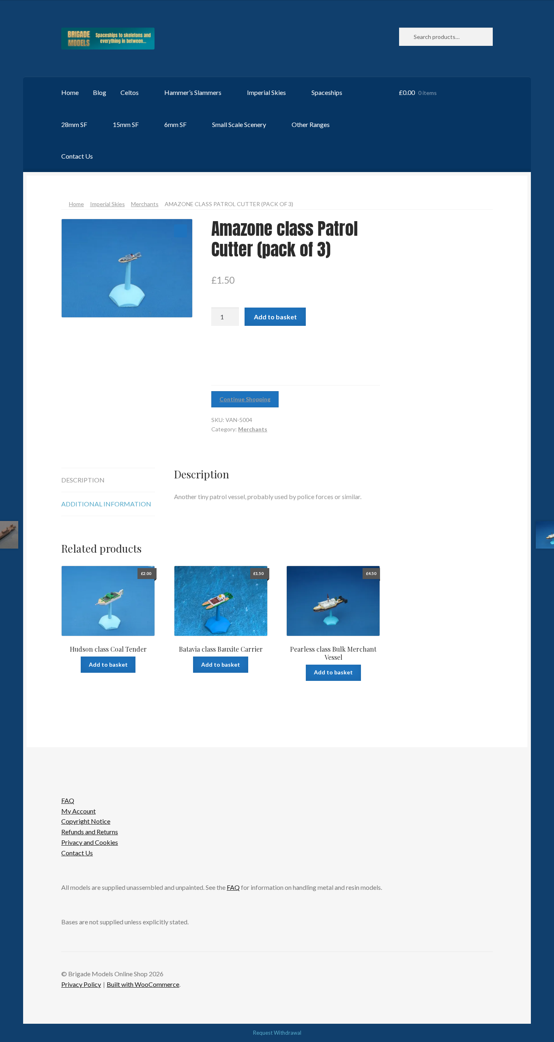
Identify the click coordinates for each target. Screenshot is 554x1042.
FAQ (67, 800)
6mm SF (175, 124)
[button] (180, 230)
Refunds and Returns (89, 831)
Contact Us (77, 156)
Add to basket (275, 317)
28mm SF (74, 124)
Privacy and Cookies (89, 842)
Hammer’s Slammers (192, 92)
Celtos (129, 92)
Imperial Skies (266, 92)
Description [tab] (83, 480)
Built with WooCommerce (143, 984)
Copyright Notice (85, 821)
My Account (78, 811)
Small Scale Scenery (239, 124)
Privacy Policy (81, 984)
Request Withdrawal (277, 1032)
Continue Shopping (245, 399)
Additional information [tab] (106, 504)
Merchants (145, 203)
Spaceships (326, 92)
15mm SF (126, 124)
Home (70, 92)
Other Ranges (311, 124)
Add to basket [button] (108, 664)
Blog (99, 92)
